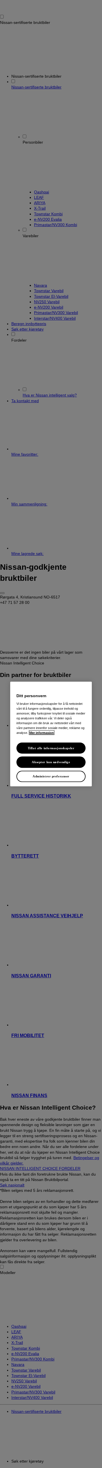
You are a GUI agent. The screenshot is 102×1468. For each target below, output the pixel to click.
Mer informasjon (41, 732)
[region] (51, 734)
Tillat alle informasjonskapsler (51, 748)
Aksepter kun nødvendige (51, 762)
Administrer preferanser (51, 776)
